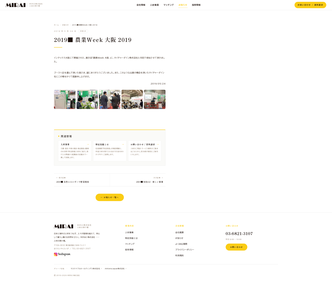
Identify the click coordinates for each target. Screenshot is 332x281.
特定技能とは (131, 238)
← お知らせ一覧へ (110, 197)
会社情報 (141, 5)
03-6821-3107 (239, 233)
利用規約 (179, 255)
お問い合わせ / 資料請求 (310, 5)
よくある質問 (181, 244)
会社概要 (179, 232)
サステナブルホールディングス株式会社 (85, 268)
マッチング (169, 5)
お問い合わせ (236, 247)
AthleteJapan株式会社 (115, 268)
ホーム (56, 25)
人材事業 (154, 5)
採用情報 (196, 5)
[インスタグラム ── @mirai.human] (62, 254)
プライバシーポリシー (184, 250)
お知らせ (183, 5)
